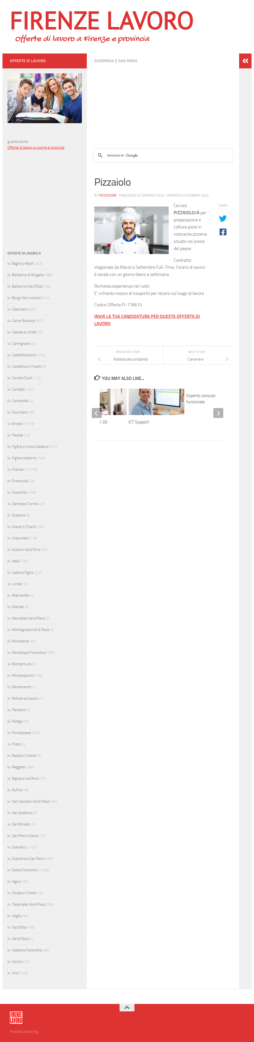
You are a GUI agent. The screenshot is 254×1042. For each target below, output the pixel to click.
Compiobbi (20, 401)
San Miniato (21, 824)
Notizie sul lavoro (25, 698)
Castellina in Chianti (26, 366)
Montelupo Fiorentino (29, 652)
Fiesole (17, 435)
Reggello (19, 767)
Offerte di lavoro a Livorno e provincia (35, 147)
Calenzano (20, 309)
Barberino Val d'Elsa (27, 286)
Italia (15, 561)
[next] (218, 413)
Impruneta (20, 538)
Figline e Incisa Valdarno (30, 446)
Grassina (18, 515)
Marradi (18, 607)
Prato (16, 744)
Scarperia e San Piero (115, 60)
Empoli (17, 423)
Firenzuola (20, 481)
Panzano (18, 710)
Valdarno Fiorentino (27, 950)
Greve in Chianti (24, 526)
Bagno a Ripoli (22, 263)
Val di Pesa (20, 939)
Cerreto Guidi (22, 378)
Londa (16, 584)
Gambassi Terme (25, 504)
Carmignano (21, 343)
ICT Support (138, 421)
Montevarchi (21, 687)
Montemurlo (22, 664)
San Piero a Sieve (25, 836)
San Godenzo (22, 813)
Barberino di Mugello (28, 275)
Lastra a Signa (22, 572)
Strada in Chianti (24, 893)
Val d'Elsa (19, 927)
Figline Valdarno (24, 458)
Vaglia (16, 916)
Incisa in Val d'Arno (26, 549)
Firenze (18, 469)
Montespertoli (23, 675)
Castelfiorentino (24, 355)
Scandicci (19, 847)
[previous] (97, 413)
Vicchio (17, 961)
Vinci (15, 973)
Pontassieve (21, 732)
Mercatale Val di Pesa (28, 618)
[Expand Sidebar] (245, 60)
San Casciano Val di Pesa (30, 801)
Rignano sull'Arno (25, 778)
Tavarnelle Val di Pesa (28, 904)
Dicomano (20, 412)
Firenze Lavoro (102, 20)
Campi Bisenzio (23, 320)
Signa (16, 881)
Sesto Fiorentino (24, 870)
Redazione (108, 195)
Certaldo (18, 389)
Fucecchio (19, 492)
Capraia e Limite (24, 332)
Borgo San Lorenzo (26, 298)
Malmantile (20, 595)
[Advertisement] (163, 103)
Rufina (17, 790)
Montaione (20, 641)
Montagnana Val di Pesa (30, 629)
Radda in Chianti (24, 755)
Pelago (17, 721)
